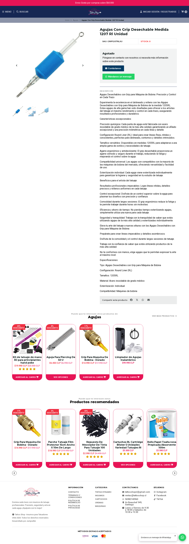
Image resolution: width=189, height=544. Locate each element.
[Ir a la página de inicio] (94, 11)
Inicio (67, 20)
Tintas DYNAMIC (103, 492)
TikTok (160, 499)
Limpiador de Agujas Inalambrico (128, 358)
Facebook (161, 496)
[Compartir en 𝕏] (137, 299)
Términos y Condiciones (75, 496)
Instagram (162, 492)
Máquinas (100, 506)
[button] (27, 377)
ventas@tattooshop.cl (135, 496)
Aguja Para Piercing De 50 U (61, 358)
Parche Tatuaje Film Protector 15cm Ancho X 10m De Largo (61, 445)
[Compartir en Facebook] (131, 299)
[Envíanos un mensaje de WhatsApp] (182, 537)
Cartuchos (101, 499)
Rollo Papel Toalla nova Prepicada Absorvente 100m (161, 445)
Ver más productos (163, 316)
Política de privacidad (74, 507)
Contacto (73, 492)
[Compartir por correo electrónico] (148, 299)
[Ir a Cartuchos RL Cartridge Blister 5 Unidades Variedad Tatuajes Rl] (128, 424)
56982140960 (131, 499)
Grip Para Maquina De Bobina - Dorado (94, 358)
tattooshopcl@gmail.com (137, 492)
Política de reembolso (74, 502)
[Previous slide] (16, 65)
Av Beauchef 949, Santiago (133, 503)
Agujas (75, 20)
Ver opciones (61, 377)
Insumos (99, 496)
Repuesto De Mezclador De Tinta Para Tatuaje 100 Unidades (94, 446)
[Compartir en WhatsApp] (143, 299)
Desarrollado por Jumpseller (24, 521)
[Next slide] (83, 65)
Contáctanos (114, 68)
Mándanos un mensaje (119, 76)
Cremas (99, 503)
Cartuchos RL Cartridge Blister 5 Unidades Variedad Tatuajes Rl (128, 445)
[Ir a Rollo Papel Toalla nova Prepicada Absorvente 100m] (162, 424)
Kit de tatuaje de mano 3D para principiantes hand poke (27, 360)
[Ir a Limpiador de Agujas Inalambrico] (128, 339)
